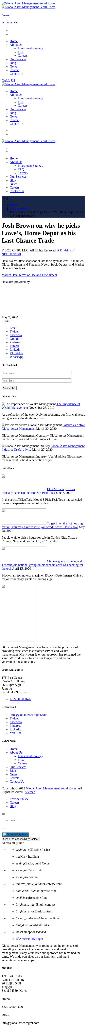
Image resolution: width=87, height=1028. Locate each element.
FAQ (21, 52)
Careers (23, 55)
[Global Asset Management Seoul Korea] (28, 5)
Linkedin (15, 729)
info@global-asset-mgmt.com (28, 714)
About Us (16, 752)
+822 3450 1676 (9, 22)
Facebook (16, 722)
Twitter (14, 718)
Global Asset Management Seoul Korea (51, 788)
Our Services (18, 767)
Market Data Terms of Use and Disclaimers (29, 275)
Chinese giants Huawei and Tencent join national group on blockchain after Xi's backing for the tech (42, 565)
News (13, 774)
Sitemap (30, 792)
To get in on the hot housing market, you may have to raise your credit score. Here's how (42, 525)
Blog (13, 770)
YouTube (15, 733)
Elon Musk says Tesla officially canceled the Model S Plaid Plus (38, 490)
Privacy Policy (19, 799)
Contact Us (17, 781)
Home (14, 749)
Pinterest (15, 725)
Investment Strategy (30, 48)
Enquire (5, 15)
